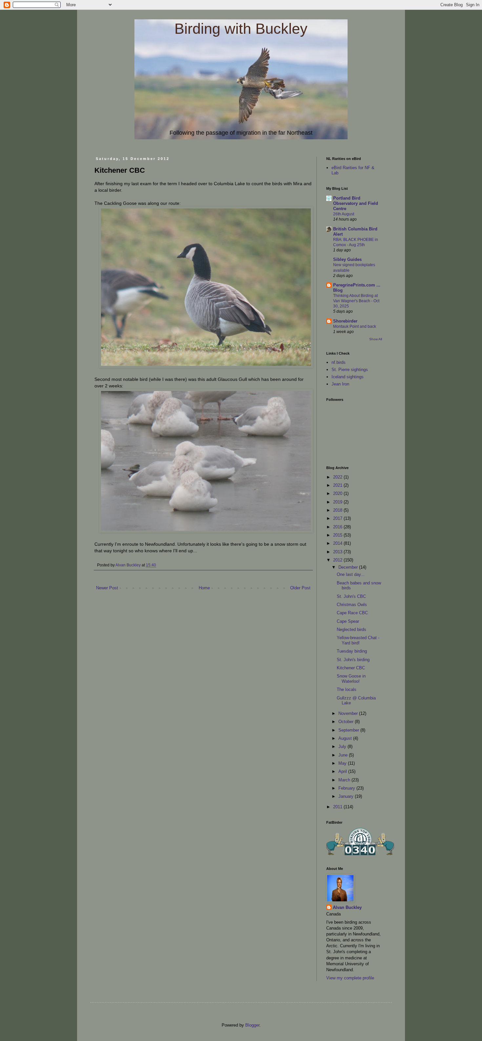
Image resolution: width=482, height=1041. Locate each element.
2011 (338, 806)
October (346, 721)
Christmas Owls (352, 604)
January (346, 796)
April (343, 771)
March (344, 779)
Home (204, 587)
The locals (346, 689)
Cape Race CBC (352, 612)
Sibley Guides (347, 259)
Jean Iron (340, 384)
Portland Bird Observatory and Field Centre (355, 203)
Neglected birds (351, 629)
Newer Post (107, 587)
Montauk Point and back (354, 326)
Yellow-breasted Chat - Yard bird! (358, 640)
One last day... (351, 574)
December (348, 567)
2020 (338, 493)
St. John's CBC (351, 596)
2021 (338, 485)
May (343, 763)
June (343, 755)
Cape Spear (348, 621)
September (349, 730)
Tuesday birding (352, 651)
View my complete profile (350, 977)
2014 (338, 543)
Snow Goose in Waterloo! (351, 679)
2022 (338, 477)
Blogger (252, 1025)
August (345, 738)
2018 (338, 510)
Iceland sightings (347, 376)
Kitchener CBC (351, 667)
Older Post (300, 587)
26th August (343, 214)
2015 (338, 535)
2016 (338, 526)
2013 (338, 551)
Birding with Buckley (241, 28)
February (347, 788)
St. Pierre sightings (349, 369)
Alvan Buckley (347, 907)
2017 (338, 518)
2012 (338, 560)
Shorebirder (345, 321)
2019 (338, 502)
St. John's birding (353, 659)
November (348, 713)
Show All (375, 339)
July (343, 746)
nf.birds (338, 362)
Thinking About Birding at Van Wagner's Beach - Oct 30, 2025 (356, 300)
